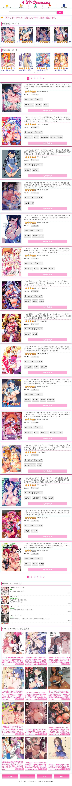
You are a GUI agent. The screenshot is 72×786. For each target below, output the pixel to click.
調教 (35, 301)
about (61, 776)
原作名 (21, 8)
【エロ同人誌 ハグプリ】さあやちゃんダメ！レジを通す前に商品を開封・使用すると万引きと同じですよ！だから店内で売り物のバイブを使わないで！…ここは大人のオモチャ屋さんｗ (47, 152)
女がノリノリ (38, 235)
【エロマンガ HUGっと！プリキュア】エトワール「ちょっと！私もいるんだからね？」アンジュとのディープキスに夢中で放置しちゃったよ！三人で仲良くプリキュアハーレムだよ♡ (47, 447)
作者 (35, 8)
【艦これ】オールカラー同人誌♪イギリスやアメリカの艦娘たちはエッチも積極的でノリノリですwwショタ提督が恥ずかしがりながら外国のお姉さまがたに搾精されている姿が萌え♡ (36, 661)
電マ (46, 104)
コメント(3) (35, 455)
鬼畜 (42, 301)
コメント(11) (36, 127)
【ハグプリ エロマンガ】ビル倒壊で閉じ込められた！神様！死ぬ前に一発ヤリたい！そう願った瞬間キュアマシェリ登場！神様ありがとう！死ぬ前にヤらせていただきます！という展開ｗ (47, 348)
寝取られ (45, 432)
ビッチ (36, 170)
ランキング (7, 8)
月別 (44, 776)
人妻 (42, 563)
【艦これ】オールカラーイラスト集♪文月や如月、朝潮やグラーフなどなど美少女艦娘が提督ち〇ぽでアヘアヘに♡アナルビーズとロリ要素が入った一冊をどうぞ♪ (59, 661)
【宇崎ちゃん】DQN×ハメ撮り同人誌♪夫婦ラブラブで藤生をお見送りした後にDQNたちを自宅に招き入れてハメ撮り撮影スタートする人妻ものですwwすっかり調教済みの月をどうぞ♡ (35, 766)
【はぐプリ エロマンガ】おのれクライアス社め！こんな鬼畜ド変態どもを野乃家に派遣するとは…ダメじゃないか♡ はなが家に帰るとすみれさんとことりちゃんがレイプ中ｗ (46, 512)
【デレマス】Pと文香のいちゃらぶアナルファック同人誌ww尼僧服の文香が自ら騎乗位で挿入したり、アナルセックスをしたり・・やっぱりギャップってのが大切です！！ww (35, 696)
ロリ (37, 137)
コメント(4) (35, 389)
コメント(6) (35, 160)
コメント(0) (35, 193)
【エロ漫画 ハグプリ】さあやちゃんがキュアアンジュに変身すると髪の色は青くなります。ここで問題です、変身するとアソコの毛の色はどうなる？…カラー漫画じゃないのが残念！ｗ (47, 185)
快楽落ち (45, 137)
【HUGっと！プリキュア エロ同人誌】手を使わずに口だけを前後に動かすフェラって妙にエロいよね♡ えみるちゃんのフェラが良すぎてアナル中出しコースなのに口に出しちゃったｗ (47, 250)
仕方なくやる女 (57, 137)
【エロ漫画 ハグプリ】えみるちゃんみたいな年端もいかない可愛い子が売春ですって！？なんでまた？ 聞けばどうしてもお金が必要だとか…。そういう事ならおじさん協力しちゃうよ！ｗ (46, 414)
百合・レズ (30, 104)
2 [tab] (37, 44)
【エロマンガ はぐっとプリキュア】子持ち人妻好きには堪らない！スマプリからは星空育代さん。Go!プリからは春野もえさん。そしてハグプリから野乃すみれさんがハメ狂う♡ (47, 545)
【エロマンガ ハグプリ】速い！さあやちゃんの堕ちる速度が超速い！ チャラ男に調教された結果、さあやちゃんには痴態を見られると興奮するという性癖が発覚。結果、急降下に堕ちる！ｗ (46, 480)
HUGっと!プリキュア (34, 99)
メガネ (28, 235)
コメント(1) (35, 94)
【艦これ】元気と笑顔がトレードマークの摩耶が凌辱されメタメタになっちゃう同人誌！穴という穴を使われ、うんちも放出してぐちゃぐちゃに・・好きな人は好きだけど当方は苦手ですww (59, 731)
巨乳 (40, 465)
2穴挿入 (51, 399)
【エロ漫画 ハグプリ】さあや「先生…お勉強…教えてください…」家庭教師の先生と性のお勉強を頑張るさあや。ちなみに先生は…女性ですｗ (47, 86)
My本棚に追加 (47, 110)
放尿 (51, 498)
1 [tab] (35, 44)
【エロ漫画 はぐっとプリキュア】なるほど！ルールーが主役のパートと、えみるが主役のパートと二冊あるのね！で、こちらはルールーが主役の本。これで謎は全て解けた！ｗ (47, 283)
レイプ (28, 301)
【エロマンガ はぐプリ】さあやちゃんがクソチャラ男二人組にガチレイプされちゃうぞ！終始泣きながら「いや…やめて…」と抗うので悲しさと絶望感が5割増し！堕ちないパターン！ (47, 381)
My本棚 (64, 8)
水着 (35, 563)
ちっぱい (29, 137)
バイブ (39, 104)
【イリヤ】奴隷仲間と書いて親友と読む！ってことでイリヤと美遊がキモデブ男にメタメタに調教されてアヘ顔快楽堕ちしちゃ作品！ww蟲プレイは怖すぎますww (12, 661)
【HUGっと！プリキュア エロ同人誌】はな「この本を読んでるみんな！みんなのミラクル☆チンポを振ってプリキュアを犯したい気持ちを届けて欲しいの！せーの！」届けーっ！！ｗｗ (47, 119)
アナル (52, 268)
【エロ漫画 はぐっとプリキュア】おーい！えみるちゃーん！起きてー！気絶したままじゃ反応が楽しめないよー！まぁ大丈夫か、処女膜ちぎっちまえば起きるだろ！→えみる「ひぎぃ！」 (47, 316)
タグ (49, 8)
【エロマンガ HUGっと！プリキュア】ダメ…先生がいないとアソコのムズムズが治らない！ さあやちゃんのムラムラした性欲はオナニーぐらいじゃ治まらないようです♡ (47, 217)
